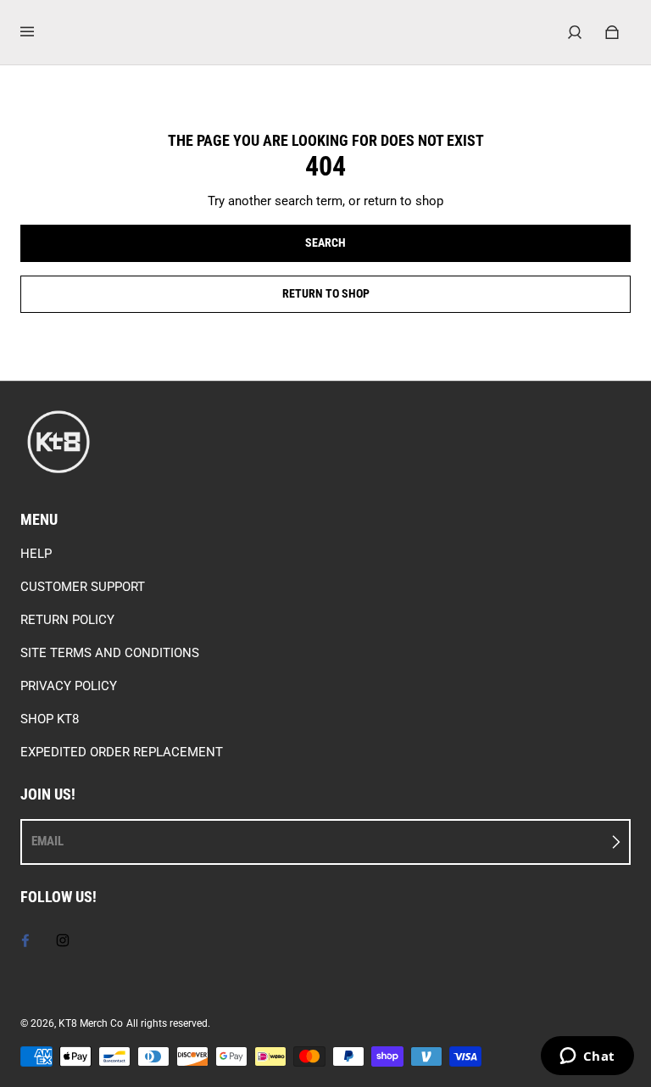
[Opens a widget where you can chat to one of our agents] (587, 1057)
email (47, 841)
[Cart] (612, 32)
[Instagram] (62, 940)
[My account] (574, 32)
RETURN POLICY (67, 619)
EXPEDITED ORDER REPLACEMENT (121, 752)
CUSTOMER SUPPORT (82, 586)
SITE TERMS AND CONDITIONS (109, 653)
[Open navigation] (39, 32)
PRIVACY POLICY (68, 686)
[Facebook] (25, 940)
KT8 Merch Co (90, 1023)
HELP (36, 553)
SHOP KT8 (49, 719)
